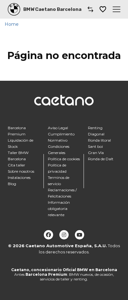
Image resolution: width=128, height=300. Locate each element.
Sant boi (95, 146)
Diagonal (96, 134)
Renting (95, 127)
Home (12, 24)
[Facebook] (48, 234)
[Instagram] (64, 234)
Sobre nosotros (21, 171)
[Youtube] (79, 234)
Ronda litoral (99, 140)
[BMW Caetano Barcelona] (14, 9)
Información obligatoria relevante (59, 208)
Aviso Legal (58, 127)
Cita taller (16, 165)
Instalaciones (19, 177)
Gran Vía (96, 152)
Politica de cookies (64, 159)
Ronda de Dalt (100, 159)
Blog (12, 183)
